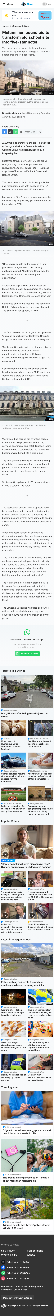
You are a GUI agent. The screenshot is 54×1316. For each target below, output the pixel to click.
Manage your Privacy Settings (17, 1298)
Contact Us (6, 1289)
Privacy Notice (36, 1286)
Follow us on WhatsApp (18, 1273)
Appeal (31, 1254)
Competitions (35, 1250)
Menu (10, 4)
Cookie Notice (20, 1289)
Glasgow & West (20, 26)
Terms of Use (21, 1286)
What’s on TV (9, 1254)
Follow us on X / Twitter (18, 1262)
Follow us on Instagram (18, 1278)
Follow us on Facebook (18, 1267)
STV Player (8, 1250)
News (6, 26)
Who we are (6, 1286)
